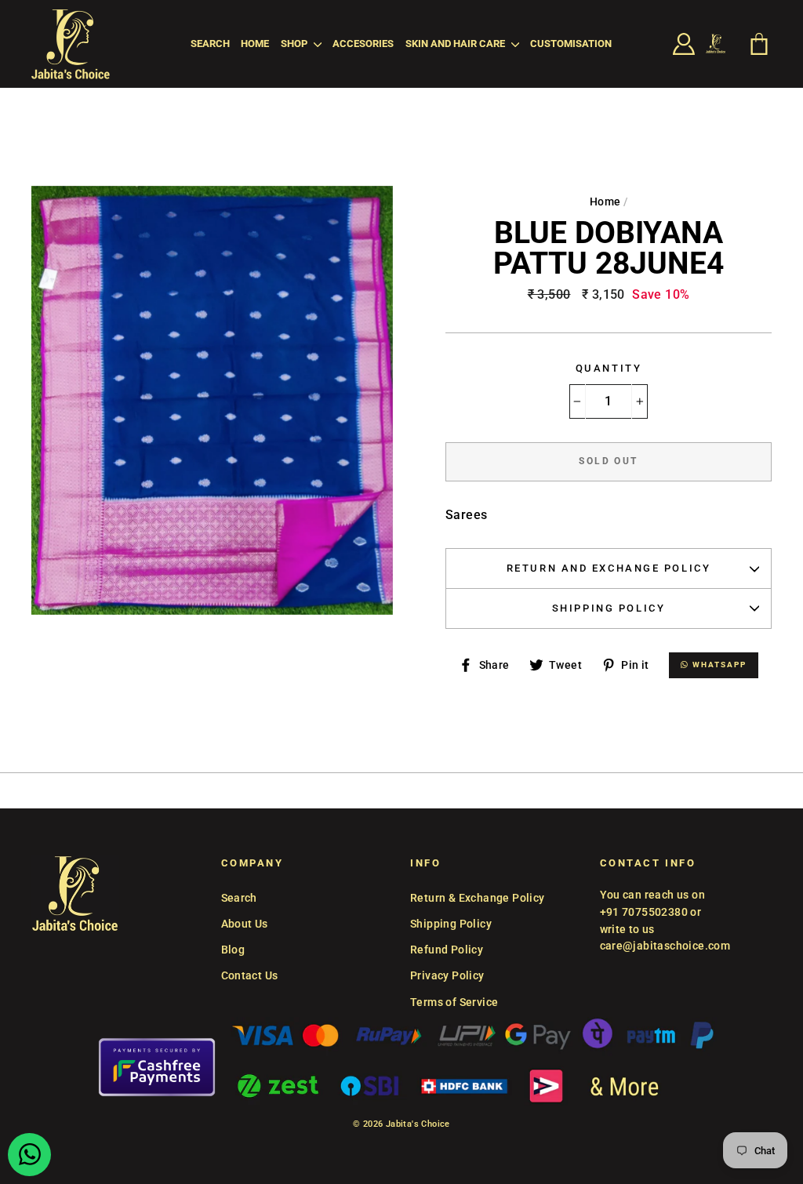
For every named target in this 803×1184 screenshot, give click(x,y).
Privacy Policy (447, 975)
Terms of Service (454, 1002)
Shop (295, 43)
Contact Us (249, 975)
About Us (244, 923)
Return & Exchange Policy (477, 898)
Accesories (363, 43)
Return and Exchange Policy (609, 568)
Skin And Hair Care (456, 43)
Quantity (608, 368)
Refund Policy (446, 949)
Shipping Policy (608, 608)
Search (210, 43)
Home (255, 43)
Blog (233, 949)
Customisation (571, 43)
